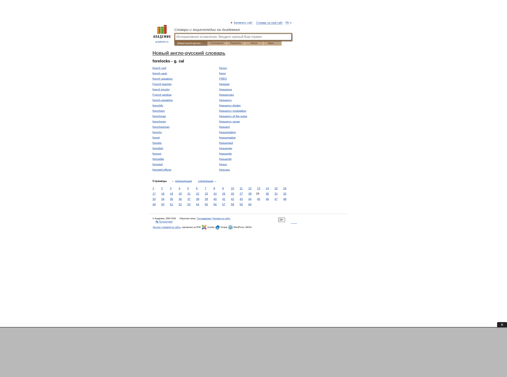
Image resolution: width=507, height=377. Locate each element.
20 (180, 193)
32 (284, 193)
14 (267, 188)
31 (276, 193)
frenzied (157, 164)
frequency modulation (232, 110)
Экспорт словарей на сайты (166, 227)
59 (241, 204)
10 (232, 188)
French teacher (162, 84)
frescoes (224, 169)
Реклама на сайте (221, 218)
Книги (254, 43)
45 (258, 199)
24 (215, 193)
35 (171, 199)
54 (197, 204)
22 (197, 193)
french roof (159, 68)
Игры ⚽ (272, 43)
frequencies (226, 94)
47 (276, 199)
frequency (225, 100)
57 (223, 204)
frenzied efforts (161, 169)
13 (258, 188)
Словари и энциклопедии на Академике (207, 30)
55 (206, 204)
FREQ (223, 78)
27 (241, 193)
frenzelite (158, 159)
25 (223, 193)
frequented (226, 142)
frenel (156, 137)
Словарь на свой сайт (269, 22)
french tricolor (161, 89)
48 (284, 199)
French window (162, 94)
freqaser (224, 84)
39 (206, 199)
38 (197, 199)
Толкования (216, 43)
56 (215, 204)
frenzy (223, 68)
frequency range (229, 121)
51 (171, 204)
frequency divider (230, 105)
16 (284, 188)
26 (232, 193)
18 (162, 193)
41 (223, 199)
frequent (224, 126)
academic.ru (162, 41)
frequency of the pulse (233, 116)
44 (250, 199)
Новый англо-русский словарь (190, 43)
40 (215, 199)
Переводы (236, 43)
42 (232, 199)
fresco (223, 164)
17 (154, 193)
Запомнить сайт (243, 22)
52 (180, 204)
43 (241, 199)
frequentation (227, 132)
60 (250, 204)
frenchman (159, 116)
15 (276, 188)
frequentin (225, 153)
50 (162, 204)
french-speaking (162, 100)
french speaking (162, 78)
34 (162, 199)
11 (241, 188)
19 (171, 193)
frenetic (157, 142)
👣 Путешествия (163, 221)
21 (189, 193)
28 (250, 193)
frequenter (225, 148)
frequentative (227, 137)
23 (206, 193)
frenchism (158, 110)
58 (232, 204)
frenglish (157, 148)
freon (222, 73)
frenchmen (159, 121)
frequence (225, 89)
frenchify (157, 105)
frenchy (157, 132)
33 (154, 199)
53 (189, 204)
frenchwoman (161, 126)
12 (250, 188)
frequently (225, 159)
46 (267, 199)
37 (189, 199)
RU (287, 22)
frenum (156, 153)
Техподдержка (204, 218)
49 (154, 204)
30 (267, 193)
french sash (159, 73)
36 (180, 199)
